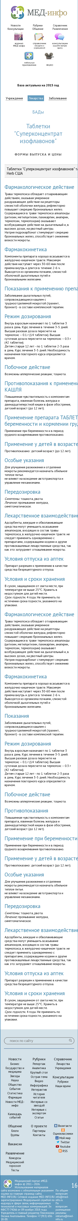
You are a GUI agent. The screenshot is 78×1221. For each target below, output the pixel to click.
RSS (65, 1151)
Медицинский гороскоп (15, 1164)
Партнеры (39, 1131)
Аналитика (39, 1068)
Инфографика (39, 1085)
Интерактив (39, 1089)
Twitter (65, 1142)
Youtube (64, 1146)
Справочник (60, 25)
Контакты (39, 1135)
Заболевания (58, 98)
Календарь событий (15, 1115)
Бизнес (14, 1064)
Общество (15, 1084)
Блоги (15, 1131)
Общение (37, 29)
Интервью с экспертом (39, 1111)
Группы (15, 1135)
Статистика (14, 1093)
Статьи (39, 1117)
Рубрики (38, 25)
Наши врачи (63, 1086)
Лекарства (36, 98)
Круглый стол (39, 1072)
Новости (16, 25)
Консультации (16, 29)
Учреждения (14, 98)
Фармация (15, 1097)
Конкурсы (15, 1158)
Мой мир (65, 1138)
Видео (39, 1081)
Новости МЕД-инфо (15, 1103)
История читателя (39, 1095)
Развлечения (60, 29)
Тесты (15, 1170)
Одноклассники (63, 1133)
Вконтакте (64, 1126)
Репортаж (39, 1064)
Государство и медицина (15, 1069)
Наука (15, 1080)
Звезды (15, 1076)
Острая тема (39, 1077)
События (14, 1089)
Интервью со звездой (39, 1103)
